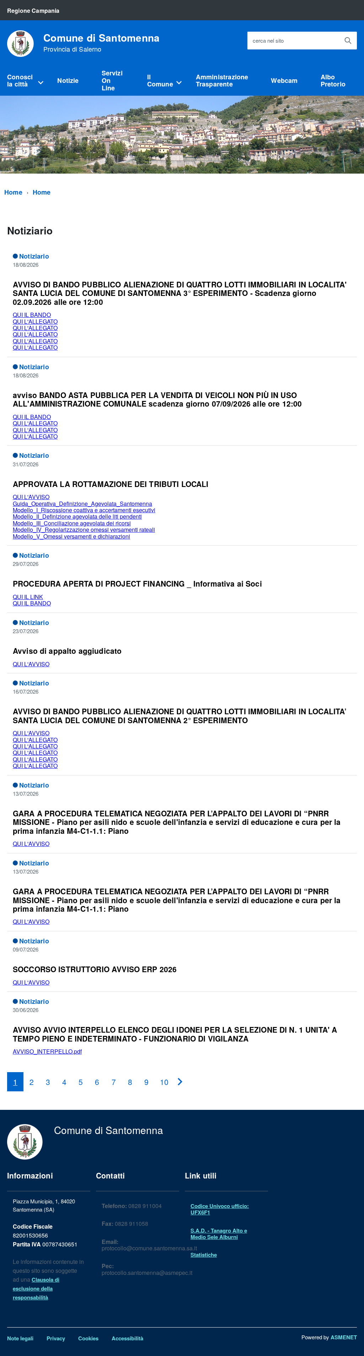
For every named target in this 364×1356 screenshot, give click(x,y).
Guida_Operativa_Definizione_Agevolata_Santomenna (82, 503)
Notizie (68, 80)
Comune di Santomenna (101, 43)
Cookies (88, 1338)
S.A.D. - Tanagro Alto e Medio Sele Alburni (219, 1234)
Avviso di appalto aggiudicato (67, 650)
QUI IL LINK (28, 597)
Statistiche (204, 1255)
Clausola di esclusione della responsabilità (36, 1288)
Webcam (284, 80)
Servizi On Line (112, 80)
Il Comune (160, 80)
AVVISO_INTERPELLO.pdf (47, 1051)
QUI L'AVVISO (31, 497)
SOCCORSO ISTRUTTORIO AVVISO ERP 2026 (95, 969)
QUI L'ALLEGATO (35, 321)
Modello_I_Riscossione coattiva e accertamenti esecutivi (84, 510)
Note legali (20, 1338)
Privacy (56, 1338)
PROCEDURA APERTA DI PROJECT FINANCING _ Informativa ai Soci (137, 583)
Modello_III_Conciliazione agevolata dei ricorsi (72, 523)
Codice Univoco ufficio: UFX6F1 (220, 1209)
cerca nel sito (268, 41)
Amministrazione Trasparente (222, 80)
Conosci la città (20, 80)
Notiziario (34, 256)
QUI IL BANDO (32, 315)
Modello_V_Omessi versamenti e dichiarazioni (71, 536)
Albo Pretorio (333, 80)
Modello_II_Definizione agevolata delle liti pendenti (77, 516)
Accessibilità (127, 1338)
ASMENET (344, 1337)
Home (13, 192)
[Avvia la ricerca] (348, 40)
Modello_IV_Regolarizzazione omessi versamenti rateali (84, 529)
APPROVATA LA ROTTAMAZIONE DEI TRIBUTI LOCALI (110, 483)
